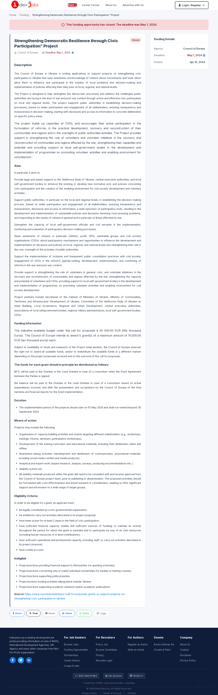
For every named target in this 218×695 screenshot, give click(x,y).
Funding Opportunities (76, 649)
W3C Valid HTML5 (88, 676)
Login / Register (191, 5)
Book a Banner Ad (164, 644)
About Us (111, 5)
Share (18, 613)
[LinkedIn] (29, 660)
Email (52, 613)
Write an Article (136, 649)
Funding (24, 14)
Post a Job (102, 644)
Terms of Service (112, 693)
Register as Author (138, 644)
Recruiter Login (104, 660)
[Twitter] (21, 660)
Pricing (99, 655)
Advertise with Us (133, 5)
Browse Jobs (71, 644)
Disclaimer (185, 655)
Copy (103, 613)
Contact (184, 649)
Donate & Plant (162, 649)
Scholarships (71, 655)
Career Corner (90, 5)
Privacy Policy (188, 660)
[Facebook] (13, 660)
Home (13, 14)
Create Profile (71, 666)
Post (71, 5)
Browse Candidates (106, 649)
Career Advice (72, 660)
